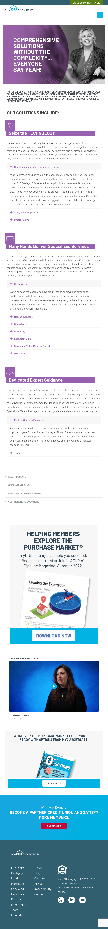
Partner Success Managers (29, 420)
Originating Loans (19, 485)
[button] (100, 15)
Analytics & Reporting (26, 212)
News (38, 868)
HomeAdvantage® (24, 316)
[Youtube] (82, 900)
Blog (37, 873)
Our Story (17, 868)
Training (18, 452)
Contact (39, 894)
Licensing (17, 915)
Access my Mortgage (86, 2)
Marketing (19, 331)
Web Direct (20, 353)
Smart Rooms (21, 219)
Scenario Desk (22, 283)
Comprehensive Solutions (23, 501)
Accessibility (42, 889)
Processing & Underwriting (24, 493)
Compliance (20, 324)
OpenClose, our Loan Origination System (36, 166)
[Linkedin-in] (71, 900)
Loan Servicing (22, 338)
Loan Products (17, 476)
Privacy (39, 883)
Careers (39, 878)
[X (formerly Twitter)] (61, 900)
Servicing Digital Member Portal (32, 346)
